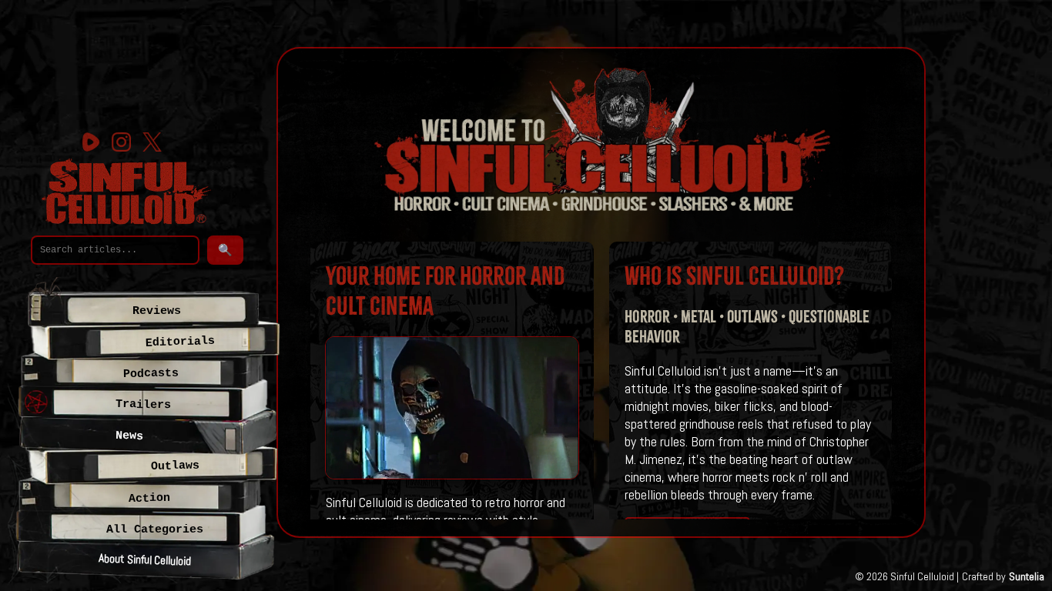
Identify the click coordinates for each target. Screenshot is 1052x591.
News (129, 436)
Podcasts (151, 373)
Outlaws (174, 466)
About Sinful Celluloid (144, 559)
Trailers (143, 404)
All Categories (154, 529)
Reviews (156, 311)
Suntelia (1026, 576)
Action (148, 498)
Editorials (180, 342)
